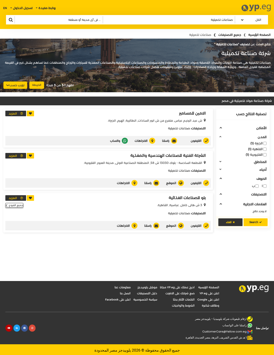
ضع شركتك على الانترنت (180, 293)
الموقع (171, 183)
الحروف (261, 179)
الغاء (229, 222)
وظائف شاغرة (210, 305)
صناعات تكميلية (179, 128)
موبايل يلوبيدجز (147, 287)
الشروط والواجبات (183, 305)
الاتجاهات (141, 141)
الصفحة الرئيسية (259, 35)
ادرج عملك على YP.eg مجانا (177, 287)
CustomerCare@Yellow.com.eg (224, 331)
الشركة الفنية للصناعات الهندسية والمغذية (168, 155)
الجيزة (256, 143)
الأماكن (261, 128)
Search (253, 222)
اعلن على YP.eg (209, 293)
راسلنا (165, 141)
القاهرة (255, 149)
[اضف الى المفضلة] (30, 113)
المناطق (260, 162)
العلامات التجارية (255, 204)
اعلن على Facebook (118, 299)
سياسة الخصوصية (145, 299)
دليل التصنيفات (147, 293)
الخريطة (36, 84)
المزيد (13, 113)
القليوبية (254, 155)
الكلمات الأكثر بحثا (184, 299)
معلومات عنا (123, 287)
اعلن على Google (208, 299)
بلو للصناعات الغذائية (187, 197)
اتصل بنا (125, 293)
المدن (262, 137)
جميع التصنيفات (229, 35)
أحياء (263, 170)
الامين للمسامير (192, 113)
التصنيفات (259, 194)
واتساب (115, 141)
